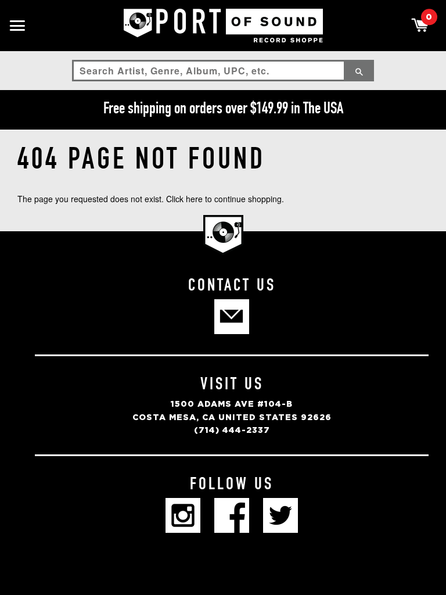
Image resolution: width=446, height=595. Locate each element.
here (194, 199)
